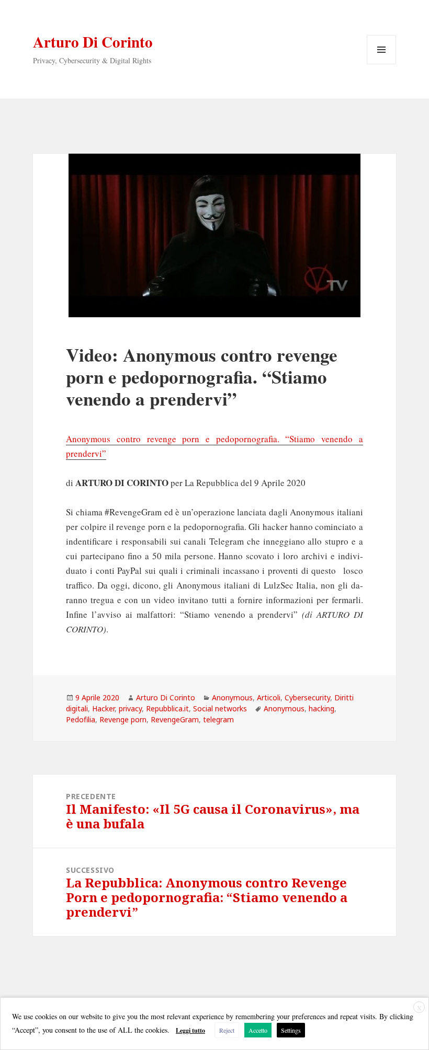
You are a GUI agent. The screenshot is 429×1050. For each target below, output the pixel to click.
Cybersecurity (307, 697)
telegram (218, 719)
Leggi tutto (190, 1030)
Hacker (103, 708)
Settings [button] (291, 1030)
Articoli (268, 697)
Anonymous (232, 697)
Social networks (220, 708)
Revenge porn (122, 719)
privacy (130, 708)
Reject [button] (226, 1030)
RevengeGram (175, 719)
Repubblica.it (167, 708)
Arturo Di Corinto (93, 42)
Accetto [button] (258, 1030)
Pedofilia (80, 719)
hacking (321, 708)
